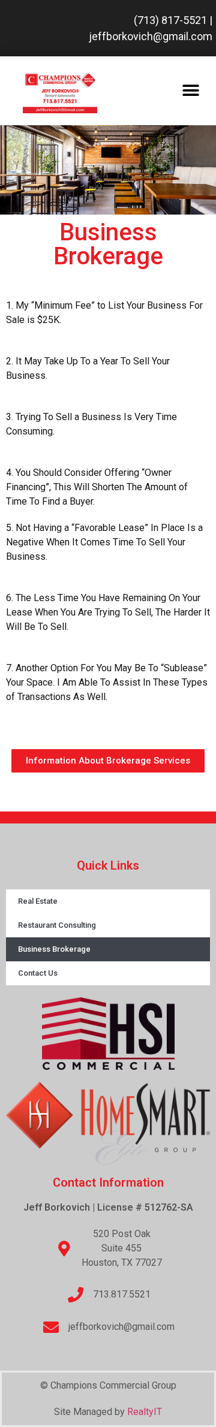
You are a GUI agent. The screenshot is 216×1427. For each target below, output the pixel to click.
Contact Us (38, 973)
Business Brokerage (54, 949)
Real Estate (38, 901)
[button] (190, 90)
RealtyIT (144, 1411)
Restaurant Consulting (57, 925)
